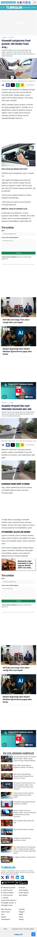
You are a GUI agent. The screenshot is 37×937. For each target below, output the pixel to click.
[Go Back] (33, 934)
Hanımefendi (5, 919)
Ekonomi (22, 888)
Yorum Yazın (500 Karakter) (10, 237)
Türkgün (4, 37)
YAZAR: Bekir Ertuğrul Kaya (25, 441)
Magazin (22, 912)
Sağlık (21, 914)
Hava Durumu (8, 890)
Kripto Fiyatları (24, 893)
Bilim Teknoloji (6, 909)
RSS (6, 929)
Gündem (11, 37)
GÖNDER (18, 253)
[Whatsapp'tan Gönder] (18, 85)
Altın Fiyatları (23, 895)
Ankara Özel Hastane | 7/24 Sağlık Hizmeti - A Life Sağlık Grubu (9, 902)
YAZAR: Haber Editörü (23, 81)
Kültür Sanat (5, 912)
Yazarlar (6, 898)
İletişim (21, 919)
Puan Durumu (8, 895)
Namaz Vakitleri (8, 893)
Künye (21, 917)
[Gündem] (18, 336)
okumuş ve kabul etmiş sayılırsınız (16, 258)
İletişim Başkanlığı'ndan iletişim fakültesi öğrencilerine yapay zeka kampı (17, 351)
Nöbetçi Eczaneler (9, 888)
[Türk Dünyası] (18, 307)
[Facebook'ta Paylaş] (8, 85)
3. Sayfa (11, 402)
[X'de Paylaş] (13, 85)
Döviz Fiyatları (23, 890)
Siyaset (3, 917)
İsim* (3, 230)
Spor (2, 914)
